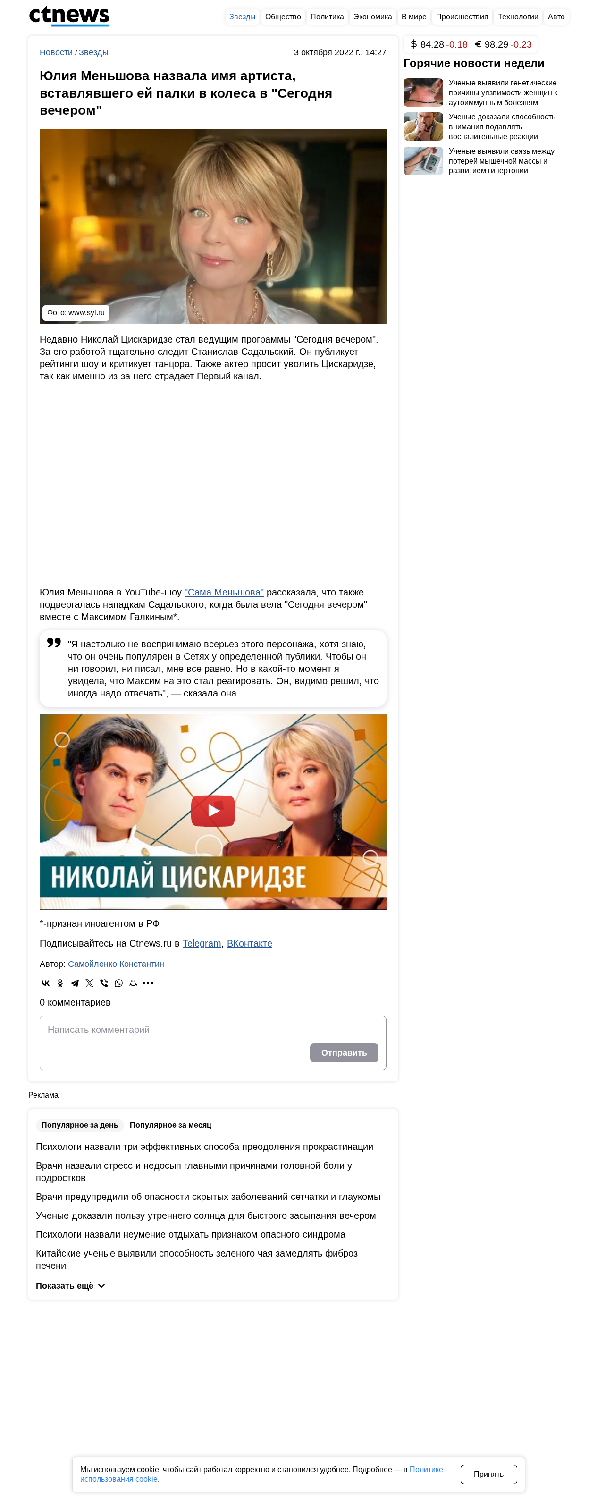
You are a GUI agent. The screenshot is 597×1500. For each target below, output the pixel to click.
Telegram (202, 943)
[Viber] (104, 983)
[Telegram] (75, 983)
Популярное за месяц (170, 1125)
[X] (89, 983)
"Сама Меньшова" (224, 592)
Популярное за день (80, 1125)
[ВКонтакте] (45, 983)
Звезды (94, 52)
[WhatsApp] (119, 983)
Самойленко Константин (116, 964)
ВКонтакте (249, 943)
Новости (57, 52)
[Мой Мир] (133, 983)
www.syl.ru (86, 313)
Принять (489, 1474)
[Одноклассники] (60, 983)
